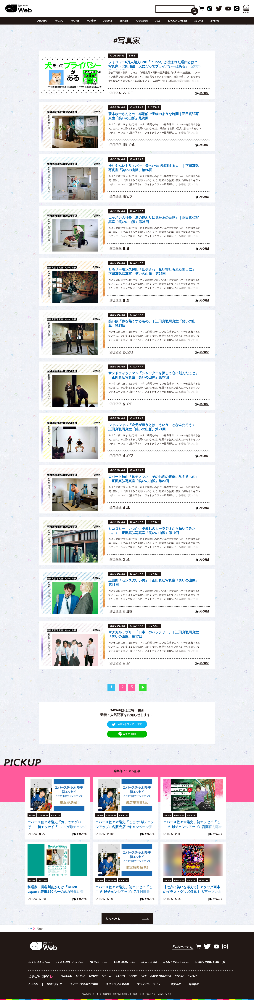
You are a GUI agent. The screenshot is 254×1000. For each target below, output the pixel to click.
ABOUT (33, 984)
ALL (157, 21)
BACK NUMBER (177, 21)
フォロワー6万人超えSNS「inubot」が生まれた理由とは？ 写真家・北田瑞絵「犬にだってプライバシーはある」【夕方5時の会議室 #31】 (154, 64)
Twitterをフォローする (129, 724)
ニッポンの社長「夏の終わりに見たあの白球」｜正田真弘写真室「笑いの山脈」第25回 (153, 219)
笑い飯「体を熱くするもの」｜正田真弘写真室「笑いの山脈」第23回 (151, 323)
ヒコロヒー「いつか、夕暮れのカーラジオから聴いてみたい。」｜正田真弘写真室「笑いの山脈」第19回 (151, 530)
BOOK (132, 976)
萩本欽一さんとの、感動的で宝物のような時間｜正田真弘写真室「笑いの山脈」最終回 (153, 116)
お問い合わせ (54, 984)
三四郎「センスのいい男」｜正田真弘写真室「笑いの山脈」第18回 (153, 582)
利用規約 (194, 984)
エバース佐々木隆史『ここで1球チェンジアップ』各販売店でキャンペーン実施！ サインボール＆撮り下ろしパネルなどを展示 (124, 824)
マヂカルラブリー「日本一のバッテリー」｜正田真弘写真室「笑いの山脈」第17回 (153, 634)
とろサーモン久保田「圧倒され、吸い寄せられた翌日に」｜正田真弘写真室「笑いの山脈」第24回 (153, 271)
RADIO (120, 976)
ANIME (107, 21)
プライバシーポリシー (150, 984)
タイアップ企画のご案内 (84, 984)
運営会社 (176, 984)
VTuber (91, 21)
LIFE (144, 976)
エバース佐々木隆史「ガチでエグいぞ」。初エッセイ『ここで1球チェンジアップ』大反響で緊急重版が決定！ (57, 824)
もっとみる (112, 918)
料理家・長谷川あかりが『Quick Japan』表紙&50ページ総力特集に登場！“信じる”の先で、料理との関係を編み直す (56, 889)
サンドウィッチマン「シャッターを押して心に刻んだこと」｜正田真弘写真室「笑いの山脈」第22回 (153, 375)
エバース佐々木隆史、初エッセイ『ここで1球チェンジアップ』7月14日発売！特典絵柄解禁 (123, 889)
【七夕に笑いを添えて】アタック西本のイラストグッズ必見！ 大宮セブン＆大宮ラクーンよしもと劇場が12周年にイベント (192, 889)
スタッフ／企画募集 (117, 984)
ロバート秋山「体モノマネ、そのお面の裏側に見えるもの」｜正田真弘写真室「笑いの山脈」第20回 (153, 478)
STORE (198, 21)
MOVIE (75, 21)
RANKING (142, 21)
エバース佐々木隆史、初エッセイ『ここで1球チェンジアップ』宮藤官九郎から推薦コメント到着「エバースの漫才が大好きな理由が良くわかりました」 (192, 824)
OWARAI (42, 21)
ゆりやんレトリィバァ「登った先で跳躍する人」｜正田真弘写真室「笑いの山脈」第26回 (153, 167)
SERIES (124, 21)
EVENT (214, 21)
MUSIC (59, 21)
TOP (30, 928)
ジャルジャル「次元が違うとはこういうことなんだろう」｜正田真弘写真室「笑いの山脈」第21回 (153, 427)
